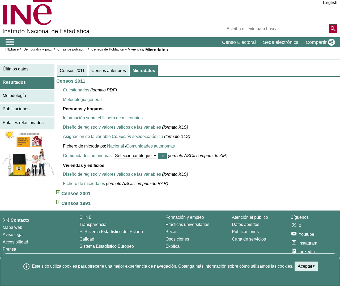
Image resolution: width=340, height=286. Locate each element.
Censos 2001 (76, 193)
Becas (171, 231)
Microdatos (144, 70)
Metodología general (82, 99)
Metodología (14, 95)
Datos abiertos (245, 224)
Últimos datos (15, 69)
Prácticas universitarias (187, 224)
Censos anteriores (108, 70)
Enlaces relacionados (23, 122)
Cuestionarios (76, 90)
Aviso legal (13, 234)
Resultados (14, 82)
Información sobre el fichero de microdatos (103, 118)
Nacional (115, 146)
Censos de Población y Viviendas (117, 49)
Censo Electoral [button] (239, 42)
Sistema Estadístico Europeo (106, 246)
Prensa (9, 249)
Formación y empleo (184, 217)
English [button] (330, 2)
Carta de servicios (249, 239)
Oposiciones (177, 239)
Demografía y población (41, 49)
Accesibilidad (15, 242)
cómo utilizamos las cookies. (266, 266)
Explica (172, 246)
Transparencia (93, 224)
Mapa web (12, 227)
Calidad (86, 239)
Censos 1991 (76, 203)
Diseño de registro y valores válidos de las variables (112, 127)
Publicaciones (16, 109)
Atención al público (250, 217)
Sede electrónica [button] (281, 42)
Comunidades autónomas (150, 146)
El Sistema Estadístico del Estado (111, 231)
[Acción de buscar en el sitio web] (333, 28)
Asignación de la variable (113, 136)
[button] (319, 42)
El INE (85, 217)
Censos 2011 (72, 70)
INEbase (12, 49)
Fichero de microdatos (84, 183)
